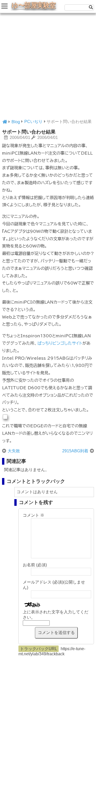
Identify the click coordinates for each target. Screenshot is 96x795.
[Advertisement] (48, 69)
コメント (33, 515)
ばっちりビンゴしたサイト (59, 343)
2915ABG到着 (75, 451)
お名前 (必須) (35, 565)
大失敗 (14, 451)
